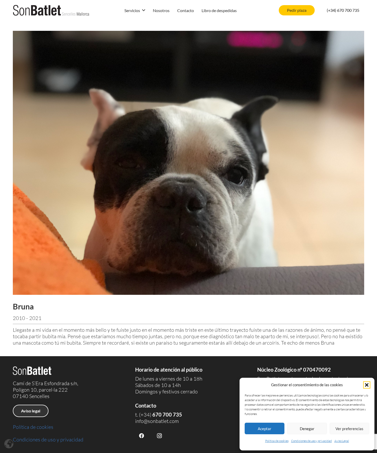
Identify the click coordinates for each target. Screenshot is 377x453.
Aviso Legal (341, 441)
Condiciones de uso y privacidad (311, 441)
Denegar (307, 428)
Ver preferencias (349, 428)
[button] (366, 385)
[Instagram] (159, 435)
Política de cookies (277, 441)
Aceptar (264, 428)
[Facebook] (141, 435)
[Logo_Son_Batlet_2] (51, 10)
